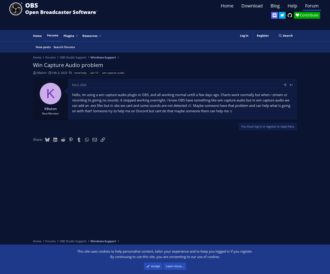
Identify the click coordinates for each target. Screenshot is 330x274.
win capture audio (113, 73)
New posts (43, 47)
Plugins (69, 36)
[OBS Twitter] (282, 15)
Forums (52, 35)
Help (292, 6)
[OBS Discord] (274, 15)
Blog (275, 6)
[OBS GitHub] (289, 15)
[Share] (285, 85)
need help (80, 73)
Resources (89, 36)
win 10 (94, 73)
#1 (291, 85)
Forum (312, 6)
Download (252, 6)
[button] (77, 35)
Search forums (64, 47)
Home (227, 6)
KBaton (41, 73)
